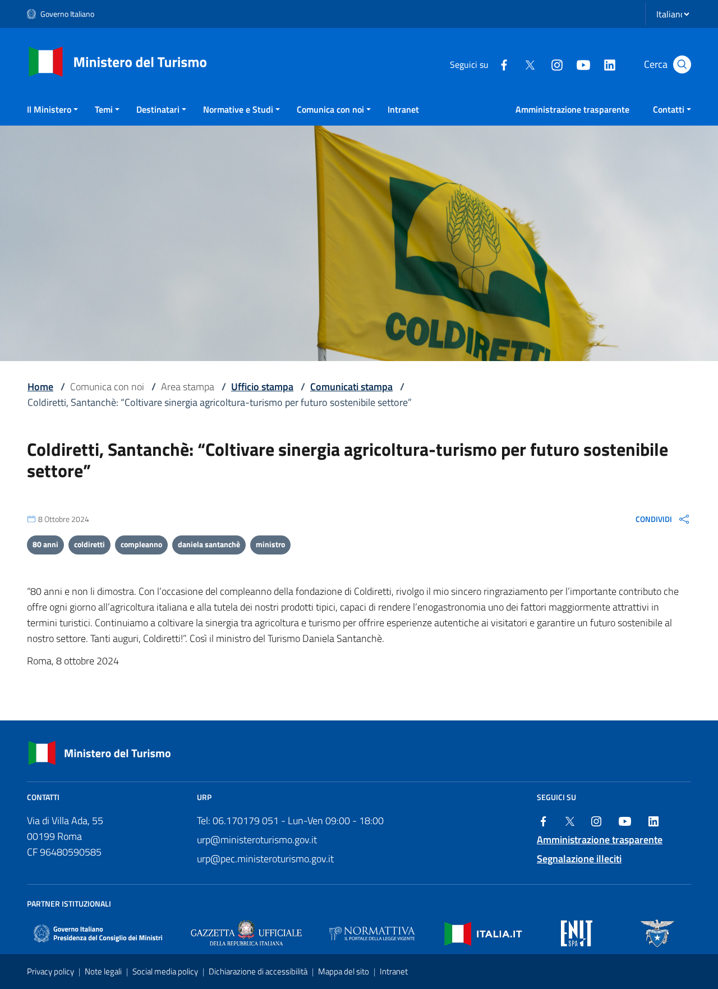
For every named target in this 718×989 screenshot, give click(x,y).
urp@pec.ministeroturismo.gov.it (265, 858)
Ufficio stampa (262, 386)
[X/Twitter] (530, 64)
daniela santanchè (209, 544)
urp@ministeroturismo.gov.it (257, 839)
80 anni (45, 544)
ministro (270, 544)
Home (40, 386)
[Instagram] (556, 64)
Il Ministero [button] (49, 109)
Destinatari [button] (158, 109)
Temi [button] (104, 109)
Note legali (104, 971)
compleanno (141, 544)
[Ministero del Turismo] (118, 60)
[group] (663, 518)
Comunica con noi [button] (330, 109)
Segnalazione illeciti (579, 858)
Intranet (403, 109)
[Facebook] (503, 64)
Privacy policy (51, 971)
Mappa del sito (344, 971)
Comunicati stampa (351, 386)
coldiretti (89, 544)
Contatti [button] (668, 109)
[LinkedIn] (609, 64)
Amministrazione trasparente (572, 109)
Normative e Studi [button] (238, 109)
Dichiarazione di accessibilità (259, 971)
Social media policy (166, 971)
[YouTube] (583, 64)
